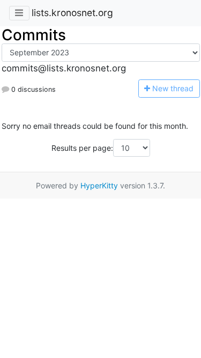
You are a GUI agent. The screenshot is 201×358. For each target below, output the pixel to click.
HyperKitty (99, 185)
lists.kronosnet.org (72, 12)
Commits (34, 35)
